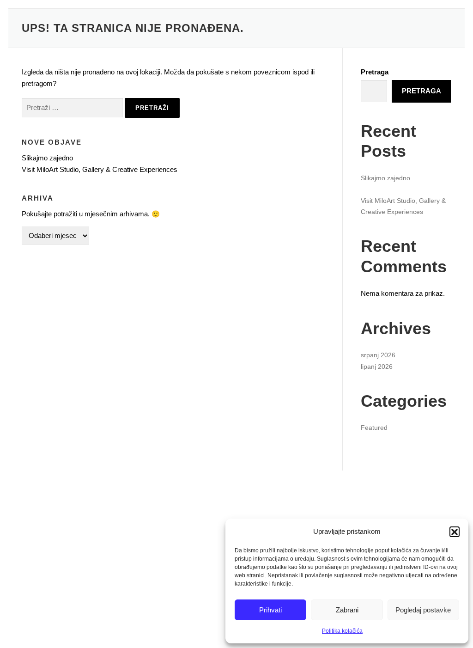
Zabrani (347, 610)
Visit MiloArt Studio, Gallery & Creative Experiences (99, 169)
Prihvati (270, 610)
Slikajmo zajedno (47, 158)
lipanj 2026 (377, 366)
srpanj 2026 (378, 355)
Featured (374, 427)
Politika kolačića (342, 631)
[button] (454, 531)
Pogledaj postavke (423, 610)
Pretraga (374, 72)
